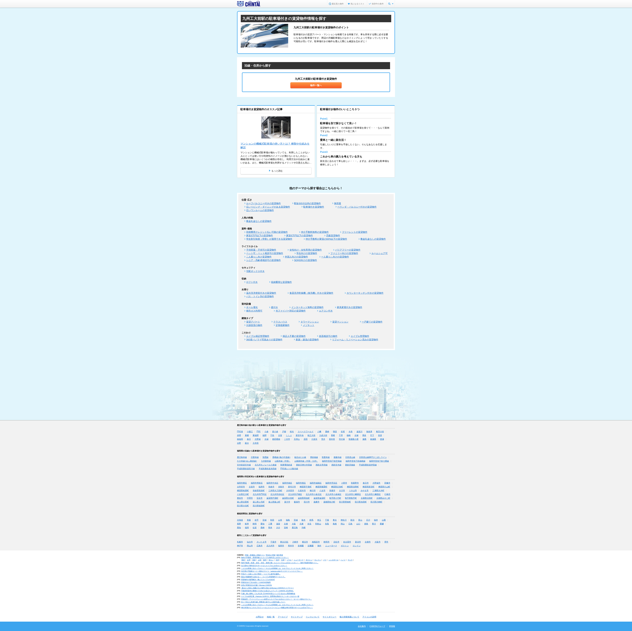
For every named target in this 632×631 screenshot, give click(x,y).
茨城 (296, 520)
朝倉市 (271, 487)
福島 (288, 520)
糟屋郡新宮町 (368, 487)
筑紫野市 (355, 483)
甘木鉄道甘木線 (244, 465)
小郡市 (344, 483)
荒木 (323, 439)
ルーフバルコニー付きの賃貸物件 (263, 203)
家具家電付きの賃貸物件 (349, 307)
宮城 (264, 520)
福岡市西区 (301, 483)
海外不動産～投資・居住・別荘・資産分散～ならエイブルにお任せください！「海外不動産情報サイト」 (279, 563)
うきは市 (353, 491)
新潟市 (358, 542)
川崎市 (295, 542)
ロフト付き (252, 282)
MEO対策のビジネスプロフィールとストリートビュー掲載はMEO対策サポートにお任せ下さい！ (277, 607)
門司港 (240, 432)
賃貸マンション (340, 321)
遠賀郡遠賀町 (319, 498)
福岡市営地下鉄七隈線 (379, 461)
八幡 (319, 432)
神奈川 (344, 520)
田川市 (307, 502)
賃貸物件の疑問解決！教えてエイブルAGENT (258, 579)
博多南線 (314, 457)
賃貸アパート (253, 321)
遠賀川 (359, 432)
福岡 (247, 528)
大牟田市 (290, 491)
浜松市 (336, 542)
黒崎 (327, 432)
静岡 (255, 524)
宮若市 (260, 498)
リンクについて (312, 617)
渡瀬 (382, 439)
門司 (259, 432)
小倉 (266, 432)
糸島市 (281, 487)
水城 (266, 439)
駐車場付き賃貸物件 (313, 207)
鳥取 (327, 524)
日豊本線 (255, 457)
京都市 (368, 542)
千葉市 (273, 542)
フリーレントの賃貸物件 (354, 232)
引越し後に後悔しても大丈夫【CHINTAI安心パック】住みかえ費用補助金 (268, 593)
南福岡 (240, 439)
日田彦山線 (350, 457)
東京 (335, 520)
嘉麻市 (316, 502)
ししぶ (289, 435)
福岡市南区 (287, 483)
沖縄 (303, 528)
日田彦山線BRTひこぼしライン (373, 457)
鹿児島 (295, 528)
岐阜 (247, 524)
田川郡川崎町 (376, 502)
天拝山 (297, 439)
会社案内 (362, 626)
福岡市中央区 (272, 483)
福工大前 (311, 435)
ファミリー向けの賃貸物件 (344, 253)
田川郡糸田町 (361, 502)
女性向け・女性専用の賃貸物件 (306, 249)
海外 (319, 546)
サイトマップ (297, 617)
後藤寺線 (338, 457)
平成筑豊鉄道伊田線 (368, 465)
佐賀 (255, 528)
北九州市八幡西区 (373, 494)
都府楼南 (276, 439)
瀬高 (364, 439)
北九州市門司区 (260, 494)
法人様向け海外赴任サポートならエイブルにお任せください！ (264, 565)
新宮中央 (300, 435)
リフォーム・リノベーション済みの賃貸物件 (355, 339)
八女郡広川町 (243, 494)
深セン (271, 560)
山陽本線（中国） (282, 461)
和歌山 (318, 524)
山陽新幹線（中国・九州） (306, 461)
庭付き (274, 307)
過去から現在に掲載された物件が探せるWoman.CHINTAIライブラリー (267, 588)
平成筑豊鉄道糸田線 (267, 469)
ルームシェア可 (379, 253)
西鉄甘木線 (336, 465)
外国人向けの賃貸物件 (296, 256)
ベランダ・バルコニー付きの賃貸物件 (357, 207)
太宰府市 (241, 487)
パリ (324, 560)
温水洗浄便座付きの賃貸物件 (261, 293)
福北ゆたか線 (300, 457)
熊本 (270, 528)
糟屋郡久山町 (384, 487)
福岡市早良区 (331, 483)
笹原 (380, 435)
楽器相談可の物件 (328, 336)
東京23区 (284, 542)
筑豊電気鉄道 (286, 465)
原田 (306, 439)
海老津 (369, 432)
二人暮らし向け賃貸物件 (259, 256)
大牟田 (256, 443)
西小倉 (275, 432)
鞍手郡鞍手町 (351, 498)
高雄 (254, 560)
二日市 (287, 439)
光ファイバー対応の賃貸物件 (291, 310)
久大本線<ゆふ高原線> (247, 461)
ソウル (289, 560)
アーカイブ (283, 617)
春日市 (366, 483)
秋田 (272, 520)
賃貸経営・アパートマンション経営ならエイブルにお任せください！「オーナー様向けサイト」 (276, 599)
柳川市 (313, 491)
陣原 (335, 432)
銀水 (247, 443)
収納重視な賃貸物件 (281, 282)
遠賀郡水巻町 (288, 498)
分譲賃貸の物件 (254, 325)
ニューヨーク (331, 546)
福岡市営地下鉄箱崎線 (355, 461)
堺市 (386, 542)
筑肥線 (265, 457)
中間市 (250, 498)
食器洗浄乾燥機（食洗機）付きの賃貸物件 (311, 293)
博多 (364, 435)
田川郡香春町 (345, 502)
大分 (278, 528)
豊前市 (240, 498)
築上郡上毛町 (259, 502)
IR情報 (392, 626)
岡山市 (250, 546)
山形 (280, 520)
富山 (360, 520)
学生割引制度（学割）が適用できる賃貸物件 (269, 239)
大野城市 (376, 483)
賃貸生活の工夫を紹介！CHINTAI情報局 (256, 582)
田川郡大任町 (243, 506)
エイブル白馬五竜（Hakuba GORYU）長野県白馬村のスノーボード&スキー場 (270, 596)
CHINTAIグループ (377, 626)
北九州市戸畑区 (295, 494)
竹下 (372, 435)
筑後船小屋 (353, 439)
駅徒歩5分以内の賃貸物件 (307, 203)
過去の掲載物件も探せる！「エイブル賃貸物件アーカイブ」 (263, 577)
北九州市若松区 (277, 494)
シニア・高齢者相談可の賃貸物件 (263, 260)
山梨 (384, 520)
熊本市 (291, 546)
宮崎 (286, 528)
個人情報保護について (349, 617)
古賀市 (252, 487)
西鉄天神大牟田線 (304, 465)
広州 (277, 560)
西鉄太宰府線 (322, 465)
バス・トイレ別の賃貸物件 (260, 296)
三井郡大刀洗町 (275, 491)
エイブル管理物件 (360, 336)
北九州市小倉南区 (333, 494)
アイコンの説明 (369, 617)
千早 (341, 435)
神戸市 (240, 546)
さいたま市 (261, 542)
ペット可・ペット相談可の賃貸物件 (264, 253)
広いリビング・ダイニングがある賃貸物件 (268, 207)
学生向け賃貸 (271, 555)
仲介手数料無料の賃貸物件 (315, 232)
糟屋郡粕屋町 (243, 491)
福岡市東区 (242, 483)
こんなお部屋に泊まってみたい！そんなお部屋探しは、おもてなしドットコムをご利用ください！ (277, 568)
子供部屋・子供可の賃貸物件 (261, 249)
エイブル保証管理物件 (257, 336)
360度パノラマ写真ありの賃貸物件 (264, 339)
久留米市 (302, 491)
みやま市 (365, 491)
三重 (270, 524)
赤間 (239, 435)
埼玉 (319, 520)
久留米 (314, 439)
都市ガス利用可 (254, 310)
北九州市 (270, 546)
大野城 (258, 439)
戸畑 (284, 432)
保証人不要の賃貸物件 (294, 336)
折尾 (343, 432)
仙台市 (250, 542)
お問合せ (260, 617)
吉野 (239, 443)
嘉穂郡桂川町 (329, 502)
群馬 (311, 520)
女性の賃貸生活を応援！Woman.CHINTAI (256, 585)
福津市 (261, 487)
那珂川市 (292, 487)
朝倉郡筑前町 (259, 491)
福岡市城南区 (316, 483)
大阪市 (378, 542)
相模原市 (316, 542)
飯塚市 (297, 502)
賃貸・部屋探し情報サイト (255, 555)
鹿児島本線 (242, 457)
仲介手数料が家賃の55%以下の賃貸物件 (326, 239)
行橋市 (387, 494)
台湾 (248, 560)
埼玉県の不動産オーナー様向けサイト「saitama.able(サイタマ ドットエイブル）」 (272, 571)
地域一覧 (271, 617)
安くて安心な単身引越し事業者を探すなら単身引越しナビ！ (263, 602)
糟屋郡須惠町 (353, 487)
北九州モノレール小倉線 (265, 465)
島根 (335, 524)
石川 (368, 520)
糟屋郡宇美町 (306, 487)
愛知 (262, 524)
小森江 (250, 432)
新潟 (352, 520)
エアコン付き (326, 310)
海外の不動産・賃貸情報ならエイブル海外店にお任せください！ (265, 557)
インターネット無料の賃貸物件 (307, 307)
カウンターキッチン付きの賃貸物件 (365, 293)
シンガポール (333, 560)
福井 (376, 520)
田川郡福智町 (259, 506)
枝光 (292, 432)
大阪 (294, 524)
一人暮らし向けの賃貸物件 (335, 256)
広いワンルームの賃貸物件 (260, 210)
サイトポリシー (329, 617)
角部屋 (337, 203)
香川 (374, 524)
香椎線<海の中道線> (281, 457)
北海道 (240, 520)
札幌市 (240, 542)
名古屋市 (347, 542)
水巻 (351, 432)
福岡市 (281, 546)
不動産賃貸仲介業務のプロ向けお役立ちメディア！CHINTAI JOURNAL (267, 591)
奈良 (309, 524)
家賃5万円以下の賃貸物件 (299, 235)
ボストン (345, 546)
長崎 (262, 528)
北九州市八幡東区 (353, 494)
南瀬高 (373, 439)
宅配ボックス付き (255, 271)
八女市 (322, 491)
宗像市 (387, 483)
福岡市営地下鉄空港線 (332, 461)
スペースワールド (306, 432)
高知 (239, 528)
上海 (259, 560)
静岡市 (326, 542)
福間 (264, 435)
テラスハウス (280, 321)
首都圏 (301, 546)
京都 (286, 524)
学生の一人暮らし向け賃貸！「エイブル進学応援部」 (261, 574)
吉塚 (356, 435)
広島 (350, 524)
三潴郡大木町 (378, 491)
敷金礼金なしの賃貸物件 (259, 221)
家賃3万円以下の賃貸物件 (259, 235)
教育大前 (380, 432)
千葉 (327, 520)
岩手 (257, 520)
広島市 (260, 546)
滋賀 (278, 524)
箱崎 (349, 435)
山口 (358, 524)
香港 (243, 560)
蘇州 (264, 560)
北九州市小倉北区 (314, 494)
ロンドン (357, 546)
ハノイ (343, 560)
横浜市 (305, 542)
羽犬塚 (342, 439)
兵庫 (301, 524)
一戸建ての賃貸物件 (372, 321)
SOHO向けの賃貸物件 (305, 260)
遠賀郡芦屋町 (272, 498)
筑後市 (332, 491)
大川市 (342, 491)
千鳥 (272, 435)
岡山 (343, 524)
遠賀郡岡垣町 (304, 498)
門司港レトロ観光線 (289, 469)
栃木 (303, 520)
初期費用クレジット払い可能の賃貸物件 (267, 232)
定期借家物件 (283, 325)
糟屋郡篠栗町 (321, 487)
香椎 (333, 435)
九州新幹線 (266, 461)
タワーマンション (310, 321)
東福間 (256, 435)
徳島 (366, 524)
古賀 (280, 435)
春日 (249, 439)
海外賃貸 (279, 555)
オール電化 (252, 307)
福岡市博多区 (257, 483)
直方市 (287, 502)
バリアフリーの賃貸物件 (347, 249)
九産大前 (323, 435)
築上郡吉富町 (243, 502)
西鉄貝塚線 (350, 465)
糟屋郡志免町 (337, 487)
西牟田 (332, 439)
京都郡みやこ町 (383, 498)
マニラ (350, 560)
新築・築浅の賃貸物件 (307, 339)
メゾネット (308, 325)
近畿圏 (311, 546)
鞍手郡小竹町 (335, 498)
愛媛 (382, 524)
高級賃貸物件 (333, 235)
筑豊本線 (326, 457)
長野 (239, 524)
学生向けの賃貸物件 (306, 253)
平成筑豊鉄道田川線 (246, 469)
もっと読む (277, 170)
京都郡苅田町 (367, 498)
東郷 (247, 435)
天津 (282, 560)
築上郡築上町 (274, 502)
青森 (249, 520)
